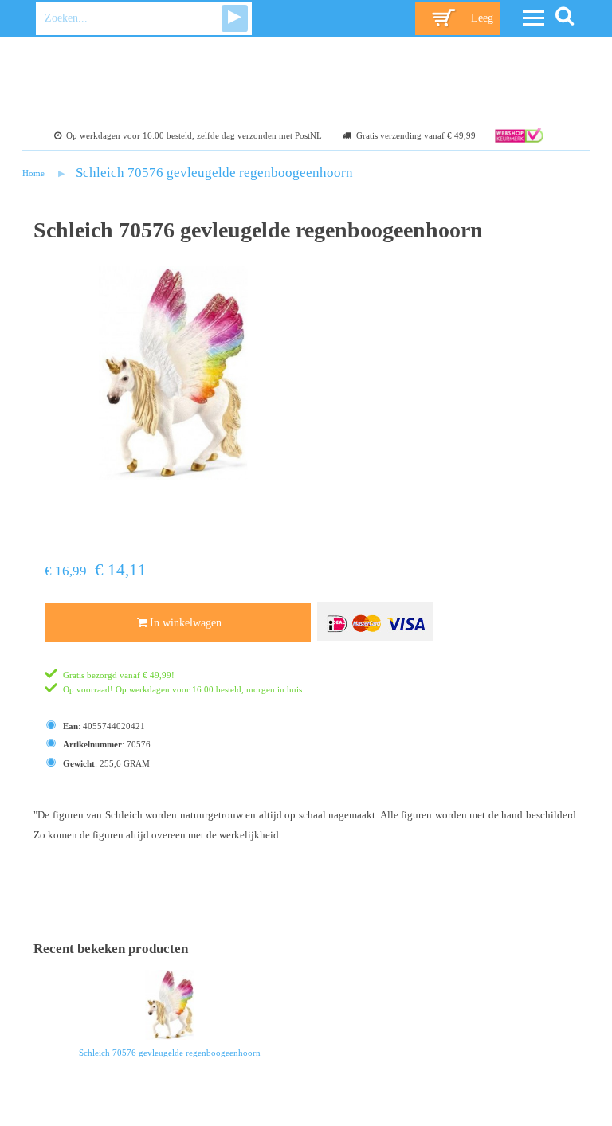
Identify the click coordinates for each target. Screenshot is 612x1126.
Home (33, 173)
